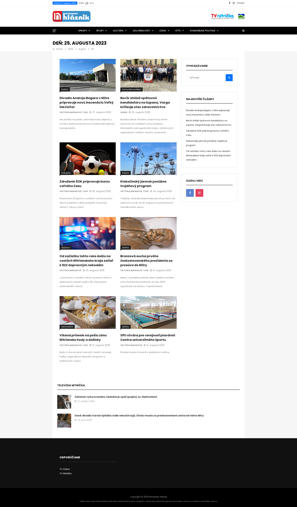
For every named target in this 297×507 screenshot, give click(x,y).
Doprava (65, 247)
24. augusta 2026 (162, 191)
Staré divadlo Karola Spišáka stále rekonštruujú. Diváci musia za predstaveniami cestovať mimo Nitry (139, 415)
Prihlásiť (240, 3)
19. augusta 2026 (162, 270)
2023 (70, 49)
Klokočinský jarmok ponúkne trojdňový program (143, 183)
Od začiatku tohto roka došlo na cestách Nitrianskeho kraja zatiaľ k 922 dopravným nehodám (86, 260)
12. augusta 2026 (155, 345)
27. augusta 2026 (101, 112)
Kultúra (118, 30)
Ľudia (162, 30)
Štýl (178, 30)
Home (59, 49)
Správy (82, 30)
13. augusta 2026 (101, 345)
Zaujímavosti (141, 30)
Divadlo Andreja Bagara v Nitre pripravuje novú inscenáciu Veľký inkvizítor (87, 102)
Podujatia (66, 173)
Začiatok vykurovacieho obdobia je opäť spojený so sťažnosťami (116, 397)
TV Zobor (65, 469)
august (82, 49)
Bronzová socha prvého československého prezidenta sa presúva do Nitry (146, 260)
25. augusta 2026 (141, 112)
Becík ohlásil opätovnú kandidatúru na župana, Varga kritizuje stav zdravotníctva (145, 102)
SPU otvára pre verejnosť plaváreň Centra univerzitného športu (147, 337)
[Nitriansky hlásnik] (71, 16)
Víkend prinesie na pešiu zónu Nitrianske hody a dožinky (83, 337)
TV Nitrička (65, 473)
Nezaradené (67, 326)
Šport (100, 30)
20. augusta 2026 (95, 270)
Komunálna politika (202, 30)
